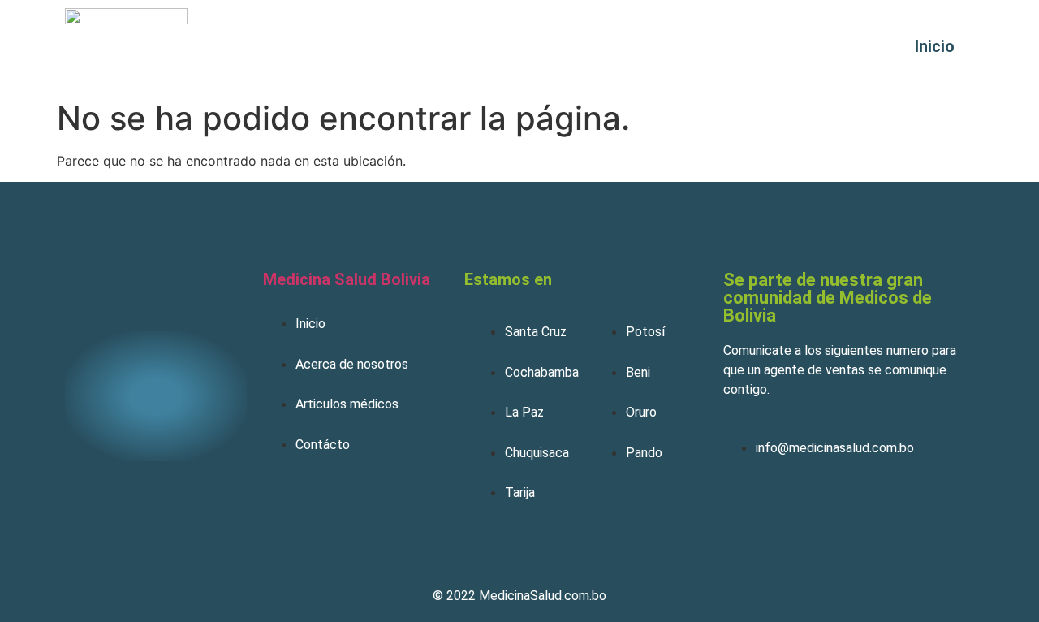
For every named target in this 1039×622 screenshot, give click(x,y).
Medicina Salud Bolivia (346, 279)
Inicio (935, 46)
